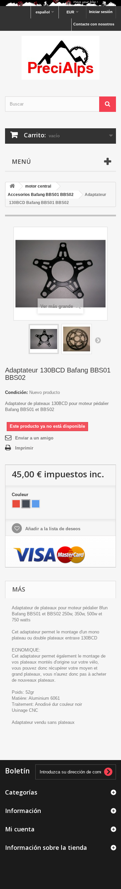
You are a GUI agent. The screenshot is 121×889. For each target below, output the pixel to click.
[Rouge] (16, 503)
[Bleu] (35, 503)
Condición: (16, 392)
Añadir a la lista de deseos (52, 528)
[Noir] (26, 503)
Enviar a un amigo (34, 437)
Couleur (21, 494)
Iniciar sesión (101, 12)
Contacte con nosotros (93, 24)
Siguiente (97, 340)
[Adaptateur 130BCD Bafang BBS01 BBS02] (43, 339)
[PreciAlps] (60, 58)
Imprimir (24, 448)
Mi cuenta (20, 829)
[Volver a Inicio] (12, 186)
